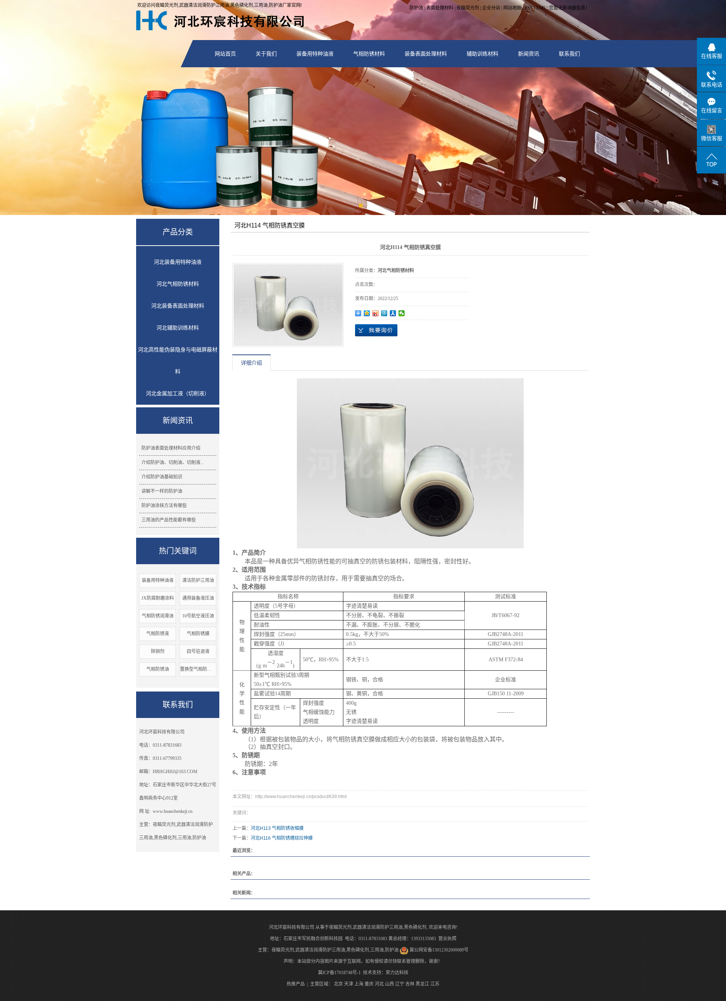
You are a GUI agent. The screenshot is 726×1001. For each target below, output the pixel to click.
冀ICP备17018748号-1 (339, 972)
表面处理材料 (439, 8)
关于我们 (266, 54)
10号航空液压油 (198, 616)
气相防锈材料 (369, 54)
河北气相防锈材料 (178, 284)
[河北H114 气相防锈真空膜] (288, 305)
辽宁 (399, 984)
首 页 (498, 226)
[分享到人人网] (393, 313)
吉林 (409, 984)
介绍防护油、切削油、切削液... (172, 462)
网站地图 (512, 8)
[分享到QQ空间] (367, 313)
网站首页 (225, 54)
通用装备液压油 (198, 598)
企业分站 (491, 8)
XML (541, 8)
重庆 (369, 984)
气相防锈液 (157, 633)
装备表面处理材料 (426, 54)
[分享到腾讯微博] (384, 313)
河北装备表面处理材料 (177, 306)
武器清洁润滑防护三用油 (378, 927)
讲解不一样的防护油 (161, 491)
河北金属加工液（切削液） (177, 393)
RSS (528, 8)
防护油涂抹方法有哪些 (164, 505)
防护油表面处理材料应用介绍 (170, 448)
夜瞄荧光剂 (467, 8)
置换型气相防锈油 (198, 669)
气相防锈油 (157, 669)
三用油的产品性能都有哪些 (168, 520)
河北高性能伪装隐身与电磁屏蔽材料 (177, 360)
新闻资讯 (528, 54)
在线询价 (376, 330)
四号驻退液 (198, 651)
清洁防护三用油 (198, 580)
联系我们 (569, 54)
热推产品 (296, 984)
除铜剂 (157, 651)
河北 (379, 984)
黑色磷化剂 (415, 927)
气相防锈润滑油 (158, 616)
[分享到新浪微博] (375, 313)
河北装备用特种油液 (178, 262)
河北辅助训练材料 (178, 328)
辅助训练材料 (482, 54)
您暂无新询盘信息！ (569, 8)
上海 (358, 984)
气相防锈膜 (198, 633)
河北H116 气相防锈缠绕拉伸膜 (282, 838)
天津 (348, 984)
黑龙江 (422, 984)
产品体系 (524, 226)
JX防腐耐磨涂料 (157, 598)
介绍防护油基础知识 (161, 477)
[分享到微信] (402, 313)
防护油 (416, 8)
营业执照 (447, 938)
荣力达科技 (397, 972)
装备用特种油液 (315, 54)
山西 (389, 984)
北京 (338, 984)
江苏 (434, 984)
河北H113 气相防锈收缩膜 (277, 828)
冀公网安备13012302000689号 (439, 950)
